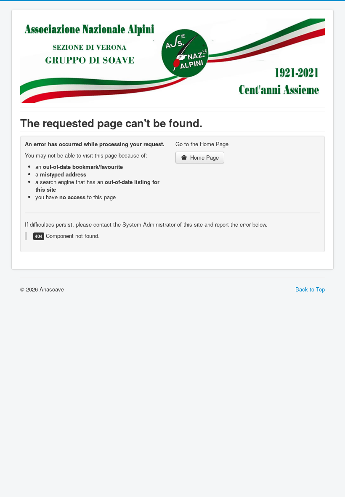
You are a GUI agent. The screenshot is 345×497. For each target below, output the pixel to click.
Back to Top (310, 289)
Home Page (203, 157)
